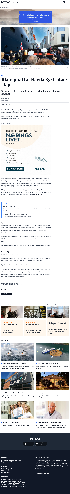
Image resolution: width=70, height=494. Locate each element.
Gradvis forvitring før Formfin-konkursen (14, 393)
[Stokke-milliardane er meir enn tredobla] (52, 410)
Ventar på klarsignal (9, 206)
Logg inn (58, 2)
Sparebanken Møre (9, 332)
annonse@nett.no (12, 484)
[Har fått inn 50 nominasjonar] (17, 410)
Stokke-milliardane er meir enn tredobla (49, 422)
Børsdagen (41, 393)
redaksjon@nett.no (14, 483)
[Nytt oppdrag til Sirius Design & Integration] (17, 352)
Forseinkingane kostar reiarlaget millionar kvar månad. (17, 216)
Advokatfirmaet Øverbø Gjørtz (56, 332)
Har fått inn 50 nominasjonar (11, 422)
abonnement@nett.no (16, 486)
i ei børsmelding (38, 194)
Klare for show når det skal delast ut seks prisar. (15, 425)
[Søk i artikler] (18, 2)
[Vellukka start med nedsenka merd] (52, 352)
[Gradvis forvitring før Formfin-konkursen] (17, 381)
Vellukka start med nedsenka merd (48, 363)
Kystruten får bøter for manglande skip (15, 214)
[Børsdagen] (52, 381)
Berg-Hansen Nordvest (33, 332)
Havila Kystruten (7, 294)
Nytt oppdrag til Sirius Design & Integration (15, 363)
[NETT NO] (7, 2)
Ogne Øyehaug (5, 98)
